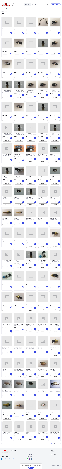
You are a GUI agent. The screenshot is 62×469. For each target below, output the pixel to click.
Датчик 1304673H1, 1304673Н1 (42, 154)
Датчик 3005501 (16, 239)
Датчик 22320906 (52, 197)
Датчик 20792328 (52, 176)
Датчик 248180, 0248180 (5, 218)
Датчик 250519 (16, 218)
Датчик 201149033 (28, 176)
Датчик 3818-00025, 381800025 (42, 369)
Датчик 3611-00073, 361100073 (54, 324)
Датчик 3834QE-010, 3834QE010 (6, 390)
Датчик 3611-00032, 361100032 (30, 324)
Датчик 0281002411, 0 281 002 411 (42, 28)
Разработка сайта (53, 465)
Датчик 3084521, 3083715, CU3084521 (6, 260)
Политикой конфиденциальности (34, 465)
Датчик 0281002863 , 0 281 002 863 (6, 90)
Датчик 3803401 (28, 369)
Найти (47, 4)
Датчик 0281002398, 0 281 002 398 (18, 28)
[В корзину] (11, 33)
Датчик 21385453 (4, 197)
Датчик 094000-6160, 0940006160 (30, 154)
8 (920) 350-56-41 (31, 454)
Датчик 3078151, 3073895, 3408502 (42, 239)
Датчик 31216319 (28, 260)
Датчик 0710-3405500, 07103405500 (6, 154)
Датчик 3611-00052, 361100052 (42, 324)
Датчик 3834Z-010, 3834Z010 (17, 390)
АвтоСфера (13, 4)
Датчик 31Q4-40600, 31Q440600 (42, 260)
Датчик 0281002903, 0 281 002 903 (18, 90)
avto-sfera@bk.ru (30, 456)
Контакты (52, 455)
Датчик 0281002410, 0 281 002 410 (30, 28)
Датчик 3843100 (28, 390)
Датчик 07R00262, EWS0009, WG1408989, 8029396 (17, 155)
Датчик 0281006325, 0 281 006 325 (18, 133)
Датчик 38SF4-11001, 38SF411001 (42, 432)
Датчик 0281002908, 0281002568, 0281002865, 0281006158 (30, 91)
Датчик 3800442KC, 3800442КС (18, 369)
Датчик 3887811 (28, 432)
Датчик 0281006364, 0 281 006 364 (54, 133)
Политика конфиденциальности (6, 465)
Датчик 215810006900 (29, 197)
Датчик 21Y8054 (40, 197)
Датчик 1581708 (52, 154)
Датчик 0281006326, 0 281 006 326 (30, 133)
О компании (53, 451)
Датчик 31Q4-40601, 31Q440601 (54, 260)
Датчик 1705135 (4, 176)
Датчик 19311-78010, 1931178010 (18, 176)
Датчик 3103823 (16, 260)
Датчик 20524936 (40, 176)
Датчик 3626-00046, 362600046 (30, 347)
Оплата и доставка (54, 453)
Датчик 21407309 (16, 197)
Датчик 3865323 (16, 432)
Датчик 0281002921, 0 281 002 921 (42, 90)
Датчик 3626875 (40, 347)
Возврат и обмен (53, 454)
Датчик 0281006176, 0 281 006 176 (6, 133)
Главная (2, 11)
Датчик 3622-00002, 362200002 (18, 347)
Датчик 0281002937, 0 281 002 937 (54, 90)
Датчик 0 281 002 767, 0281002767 (6, 28)
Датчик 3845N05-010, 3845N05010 (54, 390)
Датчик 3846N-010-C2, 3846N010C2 (6, 432)
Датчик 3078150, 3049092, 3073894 (30, 239)
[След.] (57, 443)
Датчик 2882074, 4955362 (53, 218)
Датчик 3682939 (4, 369)
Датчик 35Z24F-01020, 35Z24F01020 (18, 324)
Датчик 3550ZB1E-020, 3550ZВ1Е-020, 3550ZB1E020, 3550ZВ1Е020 (6, 324)
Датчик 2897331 (4, 239)
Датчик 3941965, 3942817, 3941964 (54, 432)
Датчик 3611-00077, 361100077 (6, 347)
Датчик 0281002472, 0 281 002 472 (54, 28)
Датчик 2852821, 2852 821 (29, 218)
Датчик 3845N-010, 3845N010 (41, 390)
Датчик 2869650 (40, 218)
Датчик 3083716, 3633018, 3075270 (54, 239)
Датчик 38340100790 (52, 369)
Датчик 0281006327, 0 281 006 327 (42, 133)
